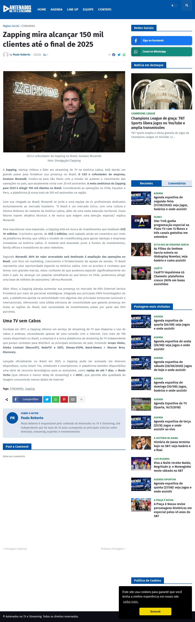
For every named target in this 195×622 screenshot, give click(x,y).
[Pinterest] (64, 399)
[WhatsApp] (124, 55)
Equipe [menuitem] (88, 9)
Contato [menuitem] (104, 9)
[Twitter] (119, 55)
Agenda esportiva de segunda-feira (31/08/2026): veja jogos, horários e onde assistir (171, 203)
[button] (174, 5)
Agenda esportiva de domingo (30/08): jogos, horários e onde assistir (170, 386)
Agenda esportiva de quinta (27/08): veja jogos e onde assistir (173, 487)
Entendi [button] (155, 611)
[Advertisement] (161, 548)
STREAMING (28, 26)
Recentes (146, 183)
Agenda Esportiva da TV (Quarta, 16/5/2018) (170, 405)
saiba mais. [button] (130, 601)
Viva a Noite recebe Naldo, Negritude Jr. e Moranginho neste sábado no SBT (172, 467)
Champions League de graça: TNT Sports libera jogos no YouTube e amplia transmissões (158, 123)
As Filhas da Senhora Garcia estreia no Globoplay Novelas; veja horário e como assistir (171, 254)
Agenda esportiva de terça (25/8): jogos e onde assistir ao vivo (172, 425)
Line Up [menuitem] (72, 9)
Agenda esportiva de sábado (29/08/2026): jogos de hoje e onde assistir (173, 366)
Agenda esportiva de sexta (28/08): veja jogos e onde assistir (172, 345)
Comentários (177, 183)
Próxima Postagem (112, 548)
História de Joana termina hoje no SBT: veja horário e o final (172, 446)
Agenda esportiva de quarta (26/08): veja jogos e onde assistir (172, 324)
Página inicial (11, 26)
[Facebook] (113, 55)
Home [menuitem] (42, 9)
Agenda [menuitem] (56, 9)
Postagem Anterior (16, 548)
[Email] (73, 399)
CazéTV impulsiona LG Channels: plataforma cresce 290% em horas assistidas (169, 278)
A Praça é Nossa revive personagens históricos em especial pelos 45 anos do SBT (173, 510)
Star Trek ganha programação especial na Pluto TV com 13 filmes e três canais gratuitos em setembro (171, 229)
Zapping (30, 389)
